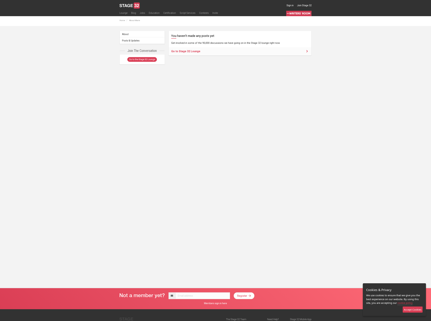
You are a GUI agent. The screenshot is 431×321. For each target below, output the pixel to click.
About (125, 34)
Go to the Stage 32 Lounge (142, 59)
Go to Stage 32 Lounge (185, 51)
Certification (169, 13)
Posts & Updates (131, 40)
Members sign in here (215, 303)
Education (154, 13)
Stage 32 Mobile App (300, 319)
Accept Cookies (412, 309)
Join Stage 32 (304, 5)
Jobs (142, 13)
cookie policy (405, 302)
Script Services (187, 13)
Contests (204, 13)
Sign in (290, 5)
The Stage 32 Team (236, 319)
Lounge (123, 13)
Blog (133, 13)
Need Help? (273, 319)
